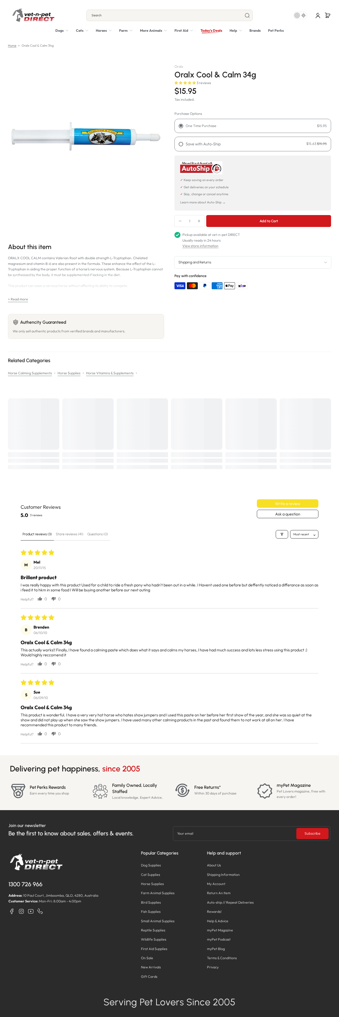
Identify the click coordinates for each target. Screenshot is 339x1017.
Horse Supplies (69, 373)
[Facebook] (12, 911)
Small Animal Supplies (157, 921)
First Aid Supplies (154, 949)
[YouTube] (31, 911)
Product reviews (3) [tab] (37, 534)
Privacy (213, 967)
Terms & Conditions (222, 958)
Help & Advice (217, 921)
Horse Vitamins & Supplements (110, 373)
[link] (153, 30)
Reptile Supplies (153, 930)
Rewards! (214, 911)
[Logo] (33, 15)
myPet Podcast (219, 939)
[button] (327, 15)
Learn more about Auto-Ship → (203, 202)
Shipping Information (223, 874)
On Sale (147, 958)
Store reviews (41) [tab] (69, 534)
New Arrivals (151, 967)
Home (12, 45)
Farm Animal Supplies (157, 893)
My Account (216, 884)
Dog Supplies (151, 865)
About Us (214, 865)
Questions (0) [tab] (97, 534)
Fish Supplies (151, 911)
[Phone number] (40, 911)
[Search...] (247, 15)
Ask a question (287, 513)
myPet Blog (216, 949)
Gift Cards (149, 976)
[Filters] (282, 534)
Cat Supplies (150, 874)
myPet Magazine (220, 930)
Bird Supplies (151, 902)
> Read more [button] (18, 299)
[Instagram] (21, 911)
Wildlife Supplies (153, 939)
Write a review (287, 503)
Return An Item (219, 893)
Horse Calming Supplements (30, 373)
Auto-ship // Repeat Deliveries (230, 902)
